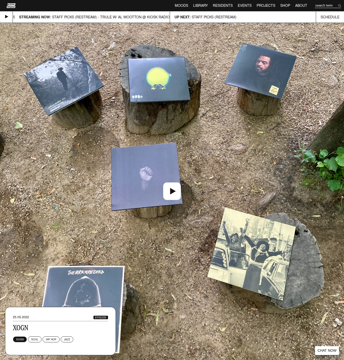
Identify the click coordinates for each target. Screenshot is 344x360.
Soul (34, 339)
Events (245, 5)
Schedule (330, 17)
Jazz (67, 339)
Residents (223, 5)
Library (200, 5)
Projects (266, 5)
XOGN (20, 339)
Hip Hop (51, 339)
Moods (181, 5)
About (301, 5)
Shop (285, 5)
